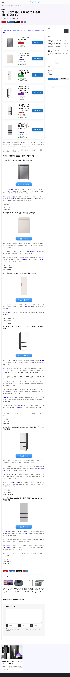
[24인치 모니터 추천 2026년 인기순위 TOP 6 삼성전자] (8, 581)
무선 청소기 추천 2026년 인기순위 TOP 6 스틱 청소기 (28, 590)
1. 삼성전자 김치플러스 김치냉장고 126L (23, 39)
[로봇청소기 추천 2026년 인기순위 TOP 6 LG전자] (18, 581)
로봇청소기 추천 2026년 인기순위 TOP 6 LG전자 (18, 590)
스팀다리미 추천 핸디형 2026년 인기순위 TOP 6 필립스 (39, 590)
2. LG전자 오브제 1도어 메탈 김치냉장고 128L (23, 55)
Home (3, 5)
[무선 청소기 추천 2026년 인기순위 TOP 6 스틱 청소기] (29, 581)
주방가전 (50, 74)
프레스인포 (5, 18)
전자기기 (50, 73)
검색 (49, 28)
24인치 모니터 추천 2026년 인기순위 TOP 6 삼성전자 (8, 590)
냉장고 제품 (19, 150)
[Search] (66, 2)
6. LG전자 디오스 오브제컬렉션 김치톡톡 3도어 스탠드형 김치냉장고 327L (23, 126)
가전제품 (3, 9)
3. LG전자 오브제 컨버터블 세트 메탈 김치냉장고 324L (23, 72)
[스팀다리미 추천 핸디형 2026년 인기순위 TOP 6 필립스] (39, 581)
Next (21, 656)
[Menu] (3, 2)
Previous (3, 656)
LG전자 (7, 273)
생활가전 (50, 72)
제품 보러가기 (37, 42)
